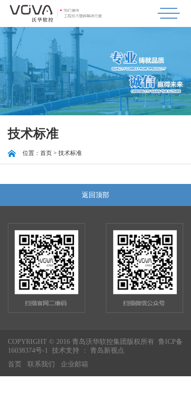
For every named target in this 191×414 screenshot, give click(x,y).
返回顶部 (95, 195)
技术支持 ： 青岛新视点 (88, 350)
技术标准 (70, 153)
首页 (15, 364)
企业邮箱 (74, 364)
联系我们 (41, 364)
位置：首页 (37, 153)
